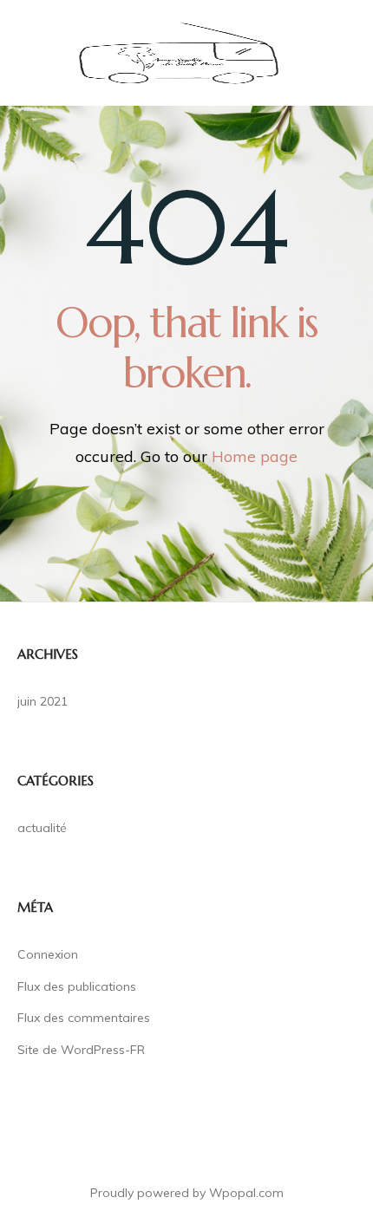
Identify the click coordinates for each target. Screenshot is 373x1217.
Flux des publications (76, 986)
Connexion (47, 954)
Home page (255, 456)
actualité (42, 828)
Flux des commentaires (83, 1017)
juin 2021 (42, 701)
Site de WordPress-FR (81, 1050)
